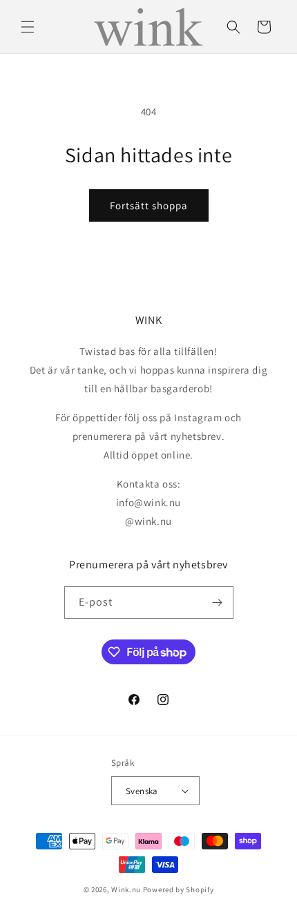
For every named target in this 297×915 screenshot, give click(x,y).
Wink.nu (126, 889)
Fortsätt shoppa (149, 205)
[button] (27, 27)
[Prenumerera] (217, 602)
